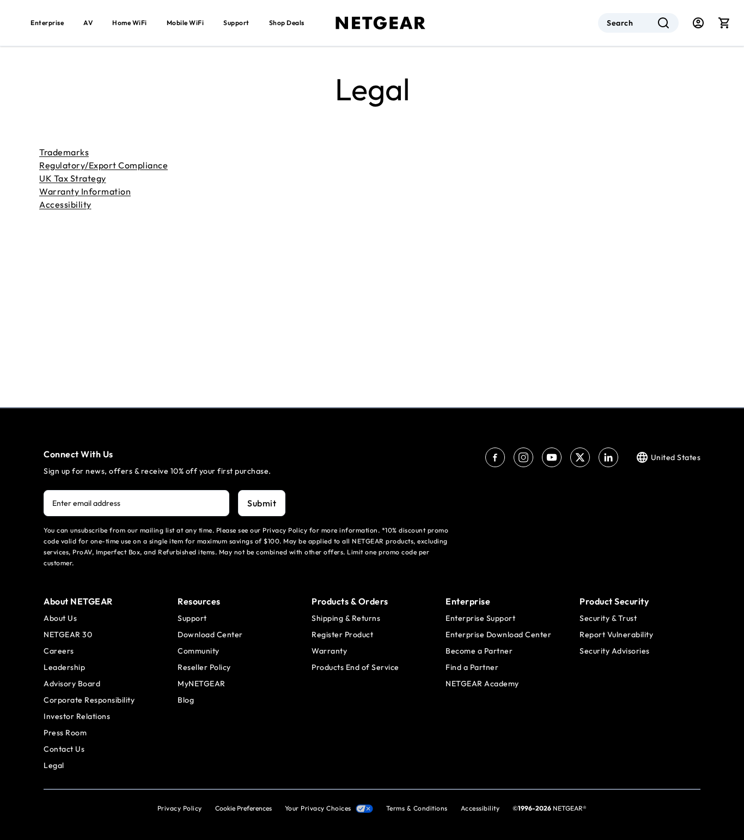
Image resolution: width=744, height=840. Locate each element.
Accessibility (65, 204)
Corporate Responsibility (89, 700)
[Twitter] (580, 457)
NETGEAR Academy (482, 683)
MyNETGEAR (201, 683)
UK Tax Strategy (72, 178)
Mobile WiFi (185, 23)
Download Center (210, 634)
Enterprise (47, 23)
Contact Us (64, 749)
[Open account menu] (698, 23)
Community (198, 651)
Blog (186, 700)
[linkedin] (608, 457)
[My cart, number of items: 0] (724, 22)
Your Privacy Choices (318, 808)
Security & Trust (608, 618)
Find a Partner (472, 667)
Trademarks (64, 152)
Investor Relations (77, 716)
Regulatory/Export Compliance (103, 165)
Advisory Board (72, 683)
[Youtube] (552, 457)
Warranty (329, 651)
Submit (261, 503)
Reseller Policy (204, 667)
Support (236, 23)
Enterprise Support (480, 618)
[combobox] (638, 23)
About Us (60, 618)
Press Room (65, 733)
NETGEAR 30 (68, 634)
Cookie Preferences (243, 808)
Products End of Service (355, 667)
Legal (54, 765)
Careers (59, 651)
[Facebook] (495, 457)
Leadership (64, 667)
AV (88, 23)
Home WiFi (129, 23)
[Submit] (663, 22)
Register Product (342, 634)
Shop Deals (286, 23)
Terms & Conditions (417, 808)
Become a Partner (479, 651)
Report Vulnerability (616, 634)
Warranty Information (85, 191)
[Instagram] (523, 457)
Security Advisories (615, 651)
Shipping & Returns (346, 618)
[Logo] (380, 22)
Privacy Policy (179, 808)
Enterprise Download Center (498, 634)
